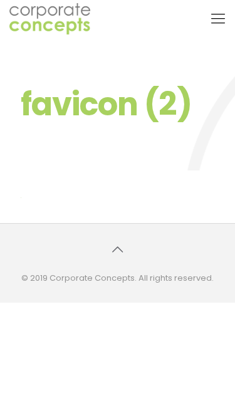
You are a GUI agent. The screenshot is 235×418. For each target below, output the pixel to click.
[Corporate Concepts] (49, 18)
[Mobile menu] (218, 18)
